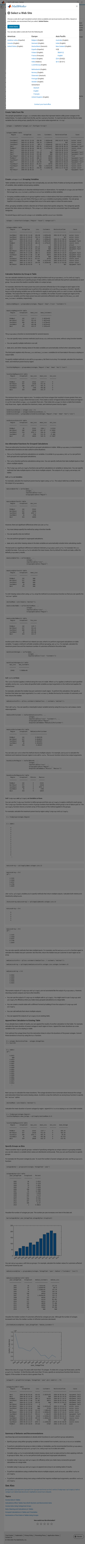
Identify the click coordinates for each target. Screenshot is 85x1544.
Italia (33, 62)
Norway (34, 72)
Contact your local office (42, 104)
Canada (10, 43)
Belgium (34, 40)
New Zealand (60, 46)
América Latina (12, 40)
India (57, 43)
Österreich (35, 75)
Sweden (34, 82)
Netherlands (36, 69)
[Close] (76, 6)
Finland (34, 52)
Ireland (34, 59)
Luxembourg (36, 65)
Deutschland (36, 46)
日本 (57, 59)
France (34, 55)
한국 (57, 62)
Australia (59, 40)
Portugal (35, 78)
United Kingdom (37, 97)
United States (12, 46)
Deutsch (36, 88)
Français (37, 94)
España (34, 49)
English (36, 91)
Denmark (35, 43)
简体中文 (61, 52)
